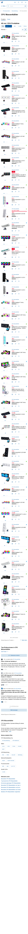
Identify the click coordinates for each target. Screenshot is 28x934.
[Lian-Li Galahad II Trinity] (14, 124)
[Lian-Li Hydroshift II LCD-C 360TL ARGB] (14, 50)
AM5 (15, 26)
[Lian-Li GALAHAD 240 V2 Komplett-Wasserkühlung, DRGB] (14, 365)
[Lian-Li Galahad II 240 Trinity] (14, 315)
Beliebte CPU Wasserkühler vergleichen (10, 791)
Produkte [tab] (3, 19)
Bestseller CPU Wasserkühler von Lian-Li (11, 785)
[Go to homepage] (2, 2)
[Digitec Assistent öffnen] (22, 2)
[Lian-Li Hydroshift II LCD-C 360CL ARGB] (14, 239)
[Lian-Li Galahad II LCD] (14, 553)
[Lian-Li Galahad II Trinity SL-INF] (14, 615)
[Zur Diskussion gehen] (14, 664)
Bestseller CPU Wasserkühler (8, 778)
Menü (4, 6)
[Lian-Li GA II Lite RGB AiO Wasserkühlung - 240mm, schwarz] (14, 478)
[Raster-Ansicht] (22, 30)
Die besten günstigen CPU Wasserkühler (10, 783)
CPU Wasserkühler (15, 33)
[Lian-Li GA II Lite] (14, 440)
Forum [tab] (8, 19)
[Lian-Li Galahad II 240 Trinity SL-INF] (14, 378)
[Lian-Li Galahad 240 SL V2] (14, 603)
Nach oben (24, 640)
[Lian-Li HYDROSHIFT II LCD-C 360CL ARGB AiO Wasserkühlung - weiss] (14, 515)
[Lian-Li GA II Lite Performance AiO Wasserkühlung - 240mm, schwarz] (14, 328)
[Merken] (15, 41)
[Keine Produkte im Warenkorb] (25, 2)
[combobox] (3, 26)
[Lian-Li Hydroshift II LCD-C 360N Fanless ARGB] (14, 149)
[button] (26, 33)
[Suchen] (8, 6)
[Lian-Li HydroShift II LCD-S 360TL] (14, 201)
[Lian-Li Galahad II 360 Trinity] (14, 403)
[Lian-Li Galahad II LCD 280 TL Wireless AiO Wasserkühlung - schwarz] (14, 175)
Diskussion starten (15, 655)
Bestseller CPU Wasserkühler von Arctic (10, 787)
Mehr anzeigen (14, 710)
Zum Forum (3, 651)
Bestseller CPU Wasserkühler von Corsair (11, 789)
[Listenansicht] (25, 30)
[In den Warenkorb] (18, 41)
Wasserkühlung (15, 10)
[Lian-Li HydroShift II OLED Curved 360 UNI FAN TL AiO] (14, 112)
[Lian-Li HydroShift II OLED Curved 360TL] (14, 252)
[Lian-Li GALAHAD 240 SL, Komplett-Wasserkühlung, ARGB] (14, 390)
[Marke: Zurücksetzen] (10, 26)
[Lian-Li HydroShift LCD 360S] (14, 453)
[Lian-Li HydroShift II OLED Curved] (14, 415)
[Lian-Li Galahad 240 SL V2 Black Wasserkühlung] (14, 628)
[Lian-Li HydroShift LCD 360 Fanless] (14, 214)
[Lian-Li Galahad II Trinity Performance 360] (14, 465)
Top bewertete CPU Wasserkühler (9, 781)
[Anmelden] (18, 2)
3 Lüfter (19, 26)
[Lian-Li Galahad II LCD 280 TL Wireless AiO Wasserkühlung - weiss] (14, 428)
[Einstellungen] (15, 2)
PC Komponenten (6, 10)
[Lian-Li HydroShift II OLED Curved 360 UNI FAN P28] (14, 565)
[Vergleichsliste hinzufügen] (12, 41)
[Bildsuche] (25, 6)
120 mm (25, 26)
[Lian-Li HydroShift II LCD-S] (14, 75)
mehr (10, 731)
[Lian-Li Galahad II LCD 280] (14, 188)
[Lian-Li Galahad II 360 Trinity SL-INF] (14, 37)
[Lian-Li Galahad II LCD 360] (14, 62)
